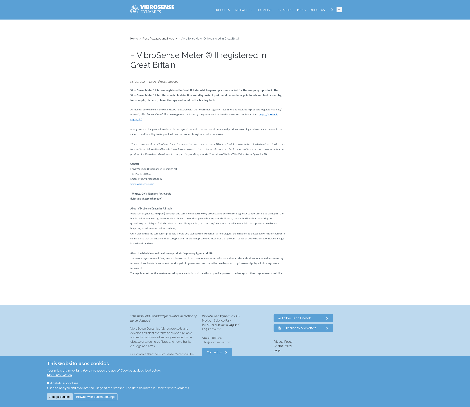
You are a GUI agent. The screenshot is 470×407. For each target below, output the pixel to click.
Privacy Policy (283, 341)
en (339, 9)
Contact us (214, 352)
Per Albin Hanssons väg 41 (220, 325)
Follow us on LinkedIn (296, 318)
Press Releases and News (158, 38)
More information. (59, 375)
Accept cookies (59, 397)
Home (134, 38)
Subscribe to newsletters (299, 328)
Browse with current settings (95, 397)
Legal (277, 350)
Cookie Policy (283, 346)
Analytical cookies (64, 383)
